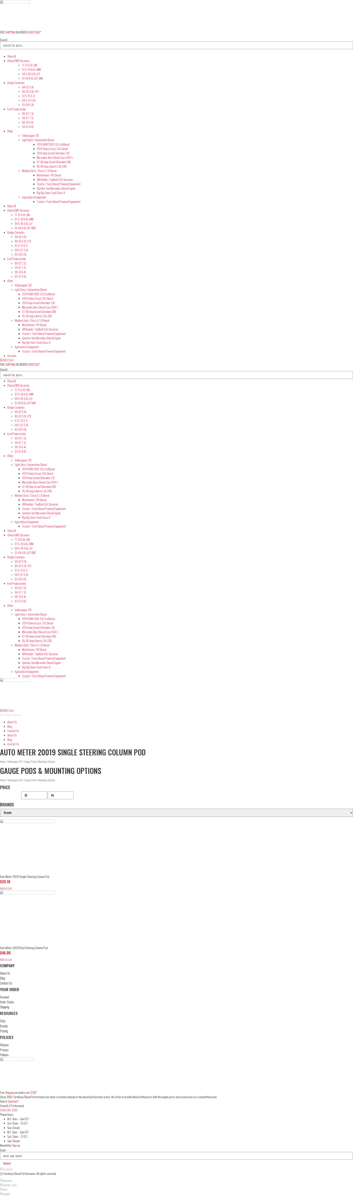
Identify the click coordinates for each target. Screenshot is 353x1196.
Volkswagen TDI (30, 135)
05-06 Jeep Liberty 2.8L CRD (52, 166)
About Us (12, 722)
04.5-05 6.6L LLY (31, 74)
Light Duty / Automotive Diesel (38, 140)
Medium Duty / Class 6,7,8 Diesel (39, 171)
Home (2, 761)
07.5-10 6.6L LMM (31, 69)
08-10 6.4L (28, 122)
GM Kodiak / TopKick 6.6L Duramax (55, 179)
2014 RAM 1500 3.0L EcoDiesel (53, 144)
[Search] (3, 52)
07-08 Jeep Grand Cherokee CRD (54, 162)
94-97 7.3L (28, 118)
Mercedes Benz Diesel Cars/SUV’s (55, 157)
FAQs (3, 1021)
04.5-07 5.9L (29, 100)
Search (4, 39)
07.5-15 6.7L (28, 96)
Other (10, 131)
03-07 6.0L (28, 127)
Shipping (5, 1006)
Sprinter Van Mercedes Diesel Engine (56, 188)
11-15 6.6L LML (30, 65)
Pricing (4, 1031)
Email (3, 1150)
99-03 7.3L (28, 113)
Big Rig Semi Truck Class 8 (51, 193)
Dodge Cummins (16, 83)
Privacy (4, 1049)
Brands (4, 1026)
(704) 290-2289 (8, 1110)
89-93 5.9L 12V (30, 91)
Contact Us (13, 731)
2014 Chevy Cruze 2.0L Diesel (52, 149)
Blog (9, 726)
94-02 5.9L (28, 87)
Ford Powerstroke (16, 109)
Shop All (11, 56)
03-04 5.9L (28, 105)
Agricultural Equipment (34, 197)
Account (4, 997)
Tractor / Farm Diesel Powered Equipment (59, 184)
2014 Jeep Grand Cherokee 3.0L (53, 153)
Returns (4, 1044)
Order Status (7, 1002)
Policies (4, 1054)
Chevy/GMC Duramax (18, 61)
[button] (6, 888)
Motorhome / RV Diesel (49, 175)
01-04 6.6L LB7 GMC (32, 78)
